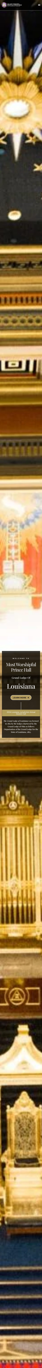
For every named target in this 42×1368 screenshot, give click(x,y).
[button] (39, 5)
